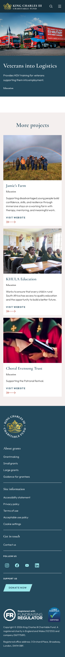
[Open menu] (58, 6)
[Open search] (49, 6)
